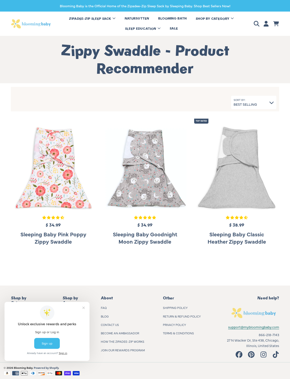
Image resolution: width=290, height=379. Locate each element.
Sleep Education (141, 29)
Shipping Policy (175, 308)
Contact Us (110, 325)
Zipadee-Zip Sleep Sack (90, 19)
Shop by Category (213, 19)
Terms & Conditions (178, 333)
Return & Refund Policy (182, 316)
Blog (105, 316)
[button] (257, 24)
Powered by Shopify (46, 367)
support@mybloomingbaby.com (253, 327)
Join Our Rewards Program (123, 350)
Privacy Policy (174, 325)
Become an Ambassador (120, 333)
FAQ (104, 308)
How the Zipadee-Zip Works (122, 341)
